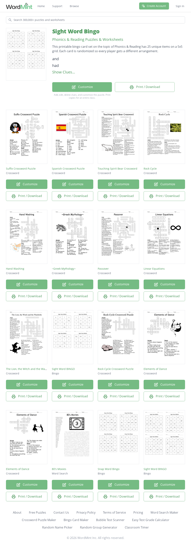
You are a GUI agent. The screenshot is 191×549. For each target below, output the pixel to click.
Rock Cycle (150, 168)
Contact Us (61, 512)
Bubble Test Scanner (110, 520)
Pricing (138, 512)
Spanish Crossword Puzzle (68, 168)
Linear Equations (154, 268)
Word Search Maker (164, 512)
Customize (85, 87)
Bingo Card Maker (76, 520)
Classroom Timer (137, 527)
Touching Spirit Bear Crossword (117, 168)
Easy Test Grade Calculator (150, 520)
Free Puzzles (37, 512)
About (17, 512)
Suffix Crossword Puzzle (21, 168)
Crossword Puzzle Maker (39, 520)
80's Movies (59, 469)
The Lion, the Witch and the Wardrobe (30, 369)
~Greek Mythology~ (64, 268)
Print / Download (147, 87)
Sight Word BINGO (63, 369)
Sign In (180, 6)
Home (41, 6)
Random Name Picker (57, 527)
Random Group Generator (98, 527)
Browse (74, 6)
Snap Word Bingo (108, 469)
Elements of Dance (155, 369)
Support (57, 6)
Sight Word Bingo (75, 31)
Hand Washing (15, 268)
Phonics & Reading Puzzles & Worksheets (87, 39)
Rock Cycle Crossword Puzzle (116, 369)
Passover (103, 268)
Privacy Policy (86, 512)
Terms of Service (114, 512)
